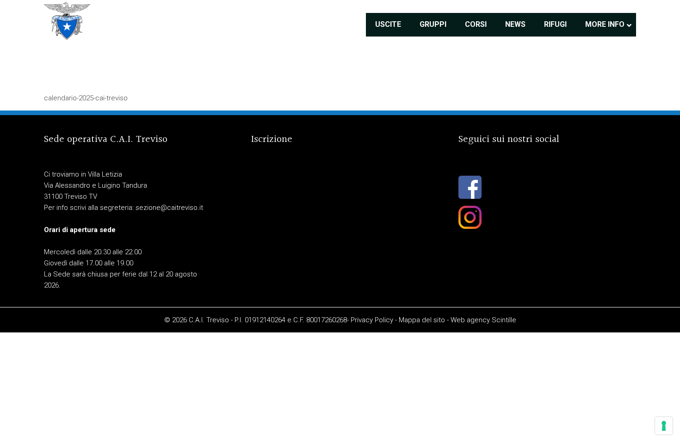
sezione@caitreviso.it (169, 207)
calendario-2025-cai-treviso (86, 98)
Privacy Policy (372, 320)
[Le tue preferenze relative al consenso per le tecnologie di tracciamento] (664, 426)
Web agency (470, 320)
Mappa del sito (422, 320)
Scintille (504, 320)
